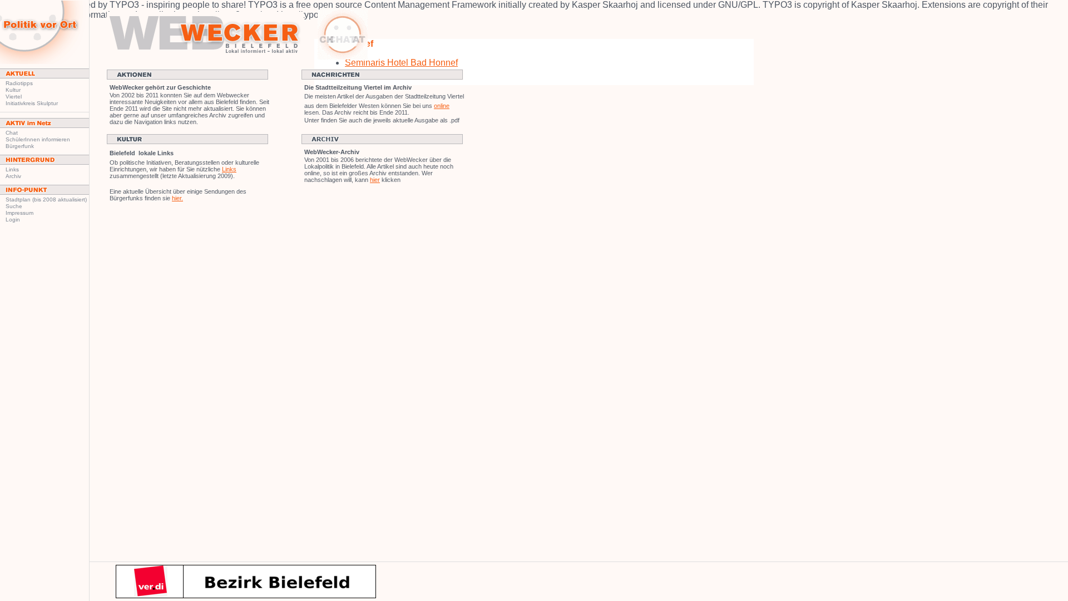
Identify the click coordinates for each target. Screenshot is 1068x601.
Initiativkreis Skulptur (32, 103)
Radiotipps (19, 83)
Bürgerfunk (20, 146)
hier (375, 179)
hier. (177, 198)
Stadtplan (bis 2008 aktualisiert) (46, 199)
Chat (12, 133)
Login (13, 219)
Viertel (14, 96)
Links (12, 169)
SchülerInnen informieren (38, 139)
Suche (14, 206)
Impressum (19, 213)
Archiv (13, 176)
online (441, 105)
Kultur (13, 90)
